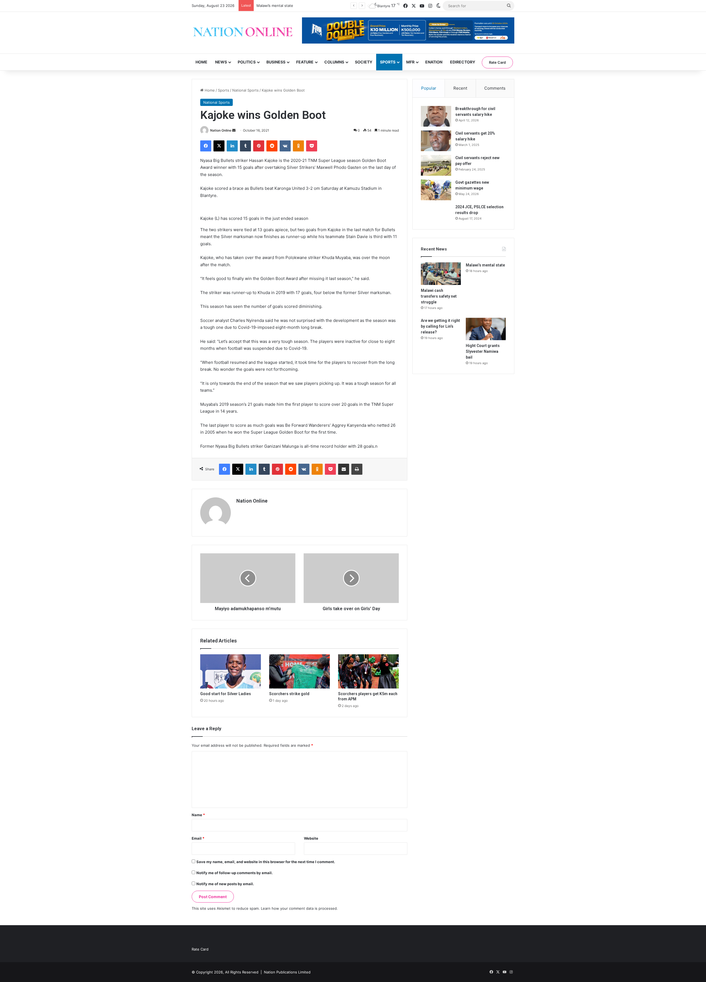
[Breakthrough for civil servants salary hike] (436, 116)
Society (363, 62)
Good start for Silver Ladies (225, 694)
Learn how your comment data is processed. (299, 908)
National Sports (245, 90)
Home (201, 62)
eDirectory (462, 62)
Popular (428, 88)
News (221, 62)
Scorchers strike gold (289, 694)
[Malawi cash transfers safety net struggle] (441, 273)
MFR (410, 62)
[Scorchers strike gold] (299, 671)
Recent (460, 88)
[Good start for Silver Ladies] (230, 671)
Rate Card (497, 62)
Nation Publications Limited (287, 972)
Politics (247, 62)
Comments (495, 88)
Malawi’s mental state (274, 5)
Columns (334, 62)
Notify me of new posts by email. (225, 884)
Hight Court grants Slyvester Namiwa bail (483, 351)
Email (198, 838)
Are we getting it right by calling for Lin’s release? (440, 326)
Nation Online (220, 130)
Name (198, 815)
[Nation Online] (243, 32)
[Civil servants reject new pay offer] (436, 165)
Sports (387, 62)
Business (275, 62)
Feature (305, 62)
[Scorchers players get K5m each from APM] (368, 671)
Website (311, 838)
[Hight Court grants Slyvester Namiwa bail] (486, 329)
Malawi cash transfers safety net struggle (439, 296)
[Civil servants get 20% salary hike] (436, 140)
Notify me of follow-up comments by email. (234, 873)
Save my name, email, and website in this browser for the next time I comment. (265, 862)
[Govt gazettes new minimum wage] (436, 190)
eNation (433, 62)
